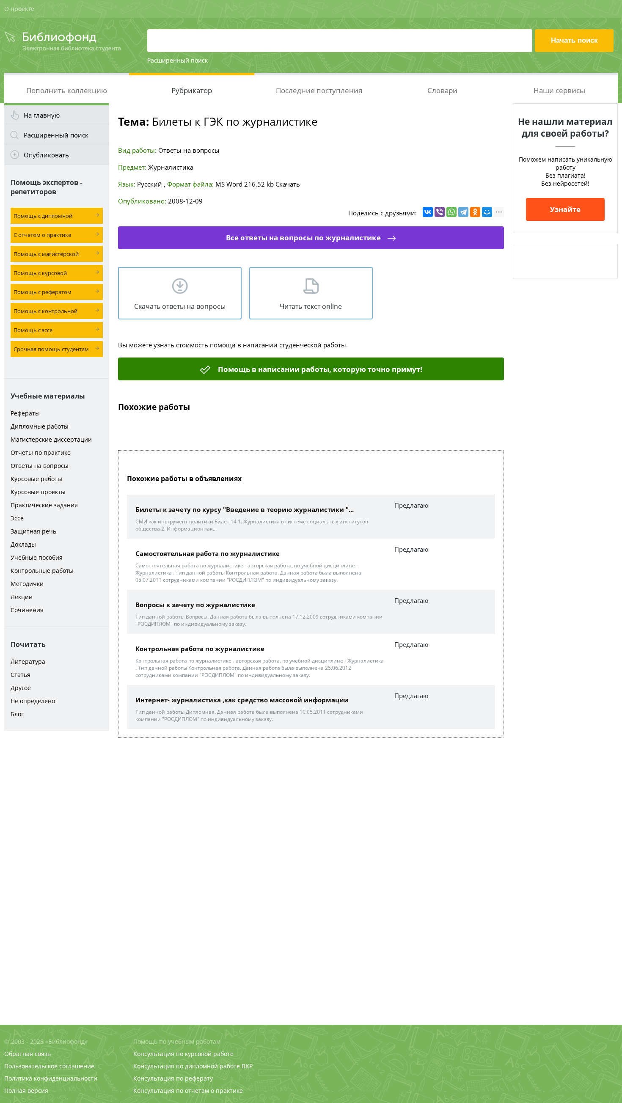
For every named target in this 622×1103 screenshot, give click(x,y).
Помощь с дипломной (43, 216)
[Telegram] (463, 212)
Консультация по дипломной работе (186, 1066)
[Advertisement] (56, 868)
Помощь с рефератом (43, 292)
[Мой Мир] (487, 212)
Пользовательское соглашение (49, 1066)
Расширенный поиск (177, 60)
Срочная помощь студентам (51, 349)
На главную (42, 115)
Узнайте (565, 209)
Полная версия (26, 1090)
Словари (442, 90)
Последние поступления (319, 90)
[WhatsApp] (451, 212)
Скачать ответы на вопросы (180, 306)
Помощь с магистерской (46, 254)
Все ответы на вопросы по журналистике (303, 237)
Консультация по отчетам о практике (188, 1090)
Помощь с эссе (33, 330)
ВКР (247, 1066)
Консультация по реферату (173, 1078)
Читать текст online (311, 306)
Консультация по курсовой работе (183, 1054)
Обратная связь (27, 1054)
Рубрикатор (191, 90)
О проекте (19, 9)
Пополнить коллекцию (66, 90)
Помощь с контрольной (45, 311)
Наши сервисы (559, 90)
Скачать (287, 184)
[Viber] (440, 212)
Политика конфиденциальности (50, 1078)
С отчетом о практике (42, 235)
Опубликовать (46, 155)
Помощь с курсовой (40, 273)
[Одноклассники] (475, 212)
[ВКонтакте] (428, 212)
